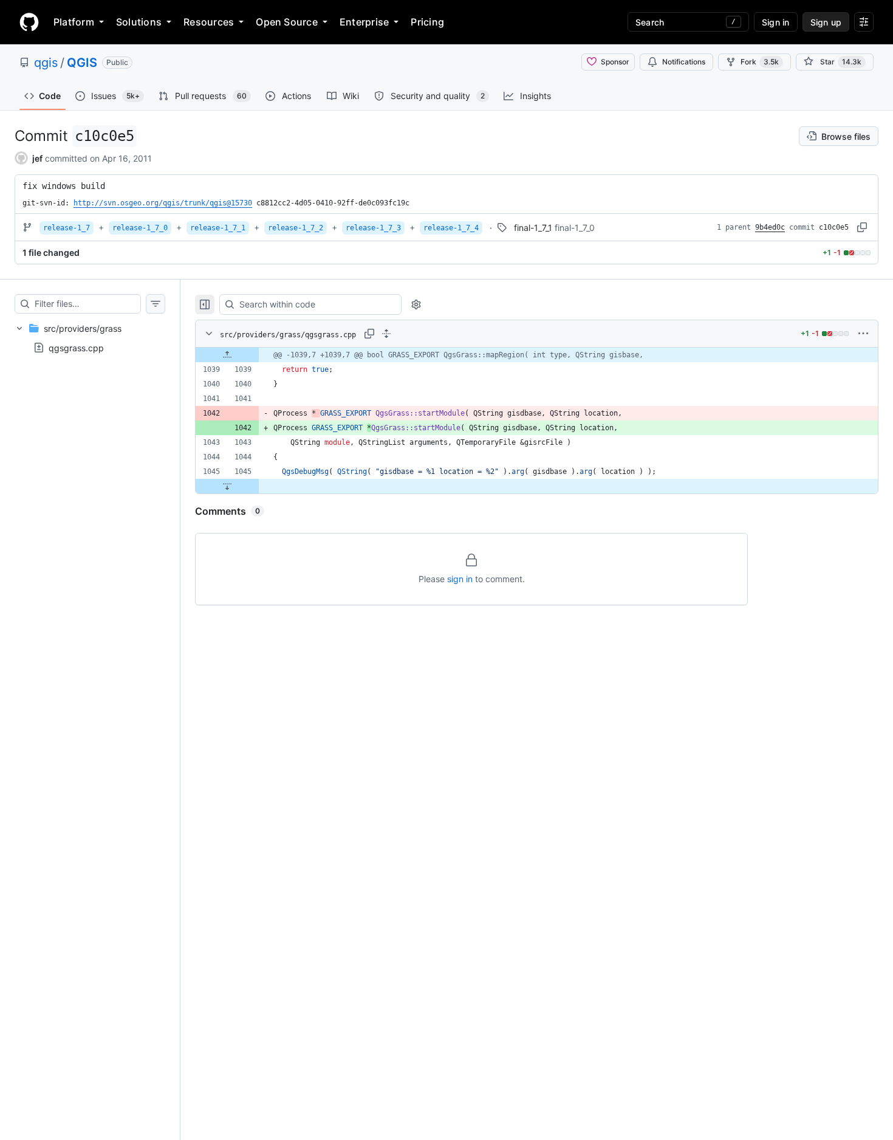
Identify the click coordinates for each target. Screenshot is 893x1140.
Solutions (139, 22)
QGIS (82, 62)
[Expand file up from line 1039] (227, 355)
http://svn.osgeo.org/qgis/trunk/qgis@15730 (163, 203)
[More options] (863, 333)
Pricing (427, 22)
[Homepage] (29, 22)
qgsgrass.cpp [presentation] (76, 348)
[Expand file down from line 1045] (227, 486)
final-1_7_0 (575, 227)
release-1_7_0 (140, 228)
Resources (208, 22)
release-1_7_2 (295, 228)
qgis (46, 62)
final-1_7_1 (533, 227)
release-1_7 (66, 228)
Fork (760, 61)
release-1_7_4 (451, 228)
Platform (73, 22)
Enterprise (364, 22)
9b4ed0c (770, 227)
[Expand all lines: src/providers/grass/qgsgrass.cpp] (386, 333)
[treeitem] (90, 337)
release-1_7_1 (217, 228)
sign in (460, 579)
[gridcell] (537, 355)
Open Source (287, 22)
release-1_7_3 (373, 228)
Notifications (683, 61)
